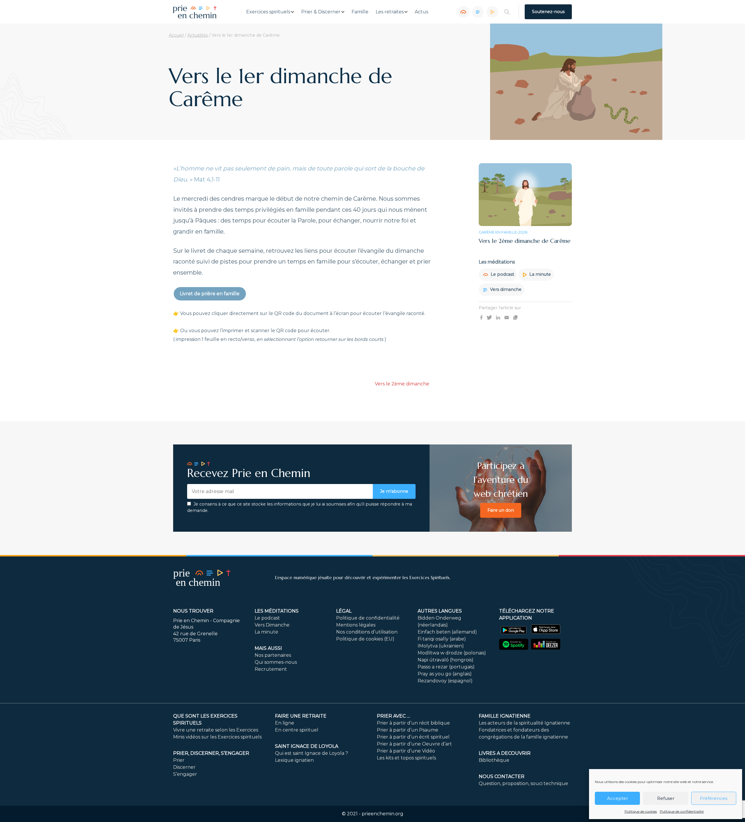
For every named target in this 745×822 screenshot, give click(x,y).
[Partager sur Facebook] (481, 317)
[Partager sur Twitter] (489, 317)
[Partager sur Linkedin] (498, 317)
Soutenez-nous (548, 11)
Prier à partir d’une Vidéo (406, 751)
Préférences (713, 798)
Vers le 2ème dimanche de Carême (524, 241)
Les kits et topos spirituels (406, 758)
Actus (421, 12)
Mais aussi (268, 648)
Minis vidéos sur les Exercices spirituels (217, 737)
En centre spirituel (296, 730)
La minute (539, 274)
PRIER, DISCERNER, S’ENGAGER (211, 753)
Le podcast (501, 274)
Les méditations (277, 611)
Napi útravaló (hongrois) (445, 660)
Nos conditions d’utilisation (367, 632)
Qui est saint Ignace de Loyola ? (311, 753)
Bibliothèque (494, 760)
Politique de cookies (641, 811)
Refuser (665, 798)
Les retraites (390, 12)
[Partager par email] (506, 317)
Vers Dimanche (272, 625)
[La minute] (492, 12)
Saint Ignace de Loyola (306, 746)
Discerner (184, 767)
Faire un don (500, 510)
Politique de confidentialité (682, 811)
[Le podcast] (463, 12)
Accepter (617, 798)
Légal (344, 611)
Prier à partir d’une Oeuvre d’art (414, 744)
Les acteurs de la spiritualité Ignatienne (524, 723)
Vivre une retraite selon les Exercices (215, 730)
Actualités (197, 35)
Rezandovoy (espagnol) (445, 681)
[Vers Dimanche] (478, 12)
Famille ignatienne (505, 716)
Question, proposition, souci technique (523, 783)
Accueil (176, 35)
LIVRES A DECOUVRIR (505, 753)
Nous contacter (501, 776)
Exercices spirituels (268, 12)
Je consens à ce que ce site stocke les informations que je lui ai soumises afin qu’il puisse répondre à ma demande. (299, 507)
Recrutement (271, 669)
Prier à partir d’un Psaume (407, 730)
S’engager (185, 774)
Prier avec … (393, 716)
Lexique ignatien (294, 760)
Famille (360, 12)
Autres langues (440, 611)
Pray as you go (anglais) (445, 674)
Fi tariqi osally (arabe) (442, 639)
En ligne (284, 723)
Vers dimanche (505, 289)
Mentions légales (355, 625)
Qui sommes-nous (276, 662)
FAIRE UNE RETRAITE (301, 716)
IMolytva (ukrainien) (441, 646)
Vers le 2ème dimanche (402, 384)
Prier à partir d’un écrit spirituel (413, 737)
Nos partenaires (273, 655)
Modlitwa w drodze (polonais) (452, 653)
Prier (179, 760)
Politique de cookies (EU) (365, 639)
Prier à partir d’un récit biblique (413, 723)
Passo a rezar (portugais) (446, 667)
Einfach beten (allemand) (447, 632)
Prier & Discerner (320, 12)
